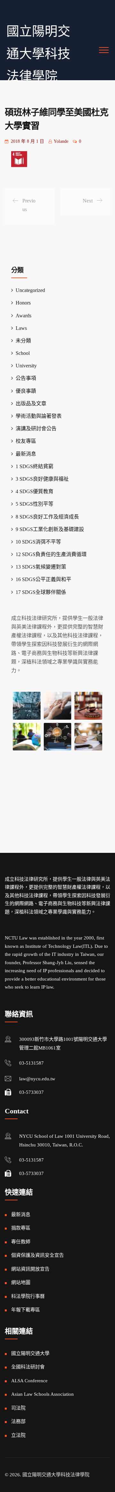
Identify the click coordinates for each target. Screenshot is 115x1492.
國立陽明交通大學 (30, 1353)
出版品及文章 (31, 403)
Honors (23, 302)
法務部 (18, 1421)
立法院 (18, 1435)
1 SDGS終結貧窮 (34, 466)
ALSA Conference (29, 1380)
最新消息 (26, 454)
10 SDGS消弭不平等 (38, 541)
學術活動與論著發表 (39, 416)
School (23, 353)
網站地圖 (20, 1282)
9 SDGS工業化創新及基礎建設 (50, 529)
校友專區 (26, 441)
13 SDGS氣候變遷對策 (41, 567)
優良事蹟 (26, 391)
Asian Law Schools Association (42, 1394)
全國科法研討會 (28, 1366)
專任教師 (20, 1241)
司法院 (18, 1408)
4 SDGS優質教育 (34, 491)
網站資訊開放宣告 (30, 1269)
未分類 (23, 340)
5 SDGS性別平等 (34, 504)
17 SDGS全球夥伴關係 (41, 592)
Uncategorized (30, 290)
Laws (21, 328)
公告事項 (26, 378)
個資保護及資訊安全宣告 (37, 1255)
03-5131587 (31, 1063)
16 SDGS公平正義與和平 (43, 579)
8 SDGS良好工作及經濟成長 (47, 516)
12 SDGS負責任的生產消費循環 (51, 554)
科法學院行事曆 (28, 1296)
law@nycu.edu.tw (37, 1078)
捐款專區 (20, 1227)
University (26, 365)
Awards (23, 315)
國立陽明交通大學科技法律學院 (38, 53)
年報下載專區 (25, 1309)
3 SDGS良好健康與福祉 (42, 479)
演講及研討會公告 (36, 428)
